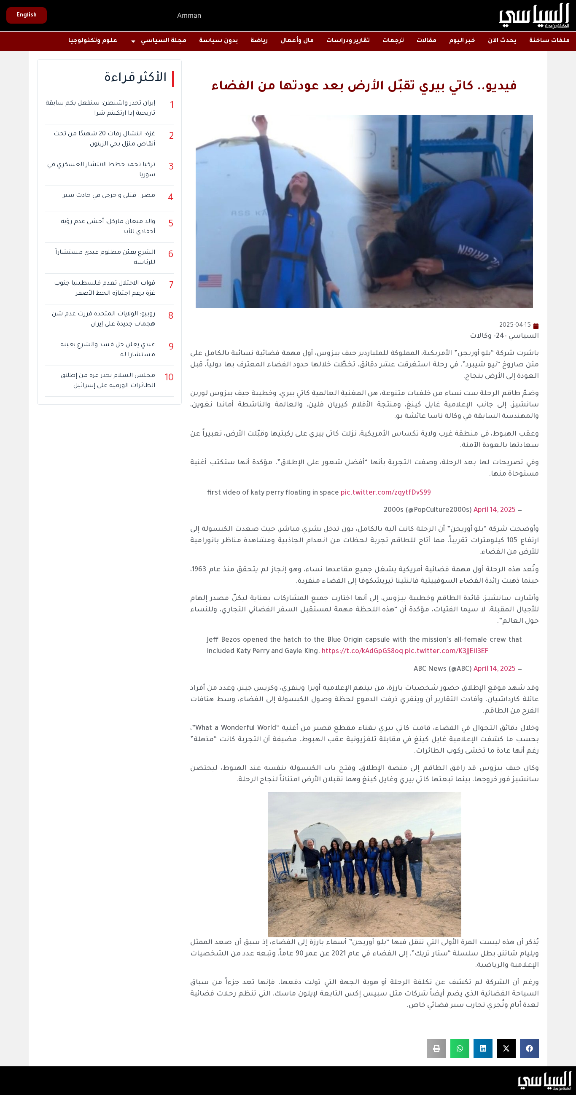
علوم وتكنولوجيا (92, 41)
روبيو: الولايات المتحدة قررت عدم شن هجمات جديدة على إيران (103, 319)
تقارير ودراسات (348, 41)
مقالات (426, 41)
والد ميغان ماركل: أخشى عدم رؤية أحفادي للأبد (108, 227)
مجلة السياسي (163, 41)
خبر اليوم (462, 41)
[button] (529, 1048)
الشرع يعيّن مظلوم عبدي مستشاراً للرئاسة (105, 258)
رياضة (259, 41)
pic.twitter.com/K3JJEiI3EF (447, 652)
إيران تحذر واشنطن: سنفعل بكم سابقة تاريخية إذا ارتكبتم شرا (100, 108)
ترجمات (393, 41)
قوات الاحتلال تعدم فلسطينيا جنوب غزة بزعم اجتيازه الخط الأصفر (104, 288)
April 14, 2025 (495, 510)
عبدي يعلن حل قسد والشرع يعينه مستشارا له (107, 350)
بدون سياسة (218, 41)
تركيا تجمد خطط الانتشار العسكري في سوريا (101, 170)
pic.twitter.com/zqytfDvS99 (386, 493)
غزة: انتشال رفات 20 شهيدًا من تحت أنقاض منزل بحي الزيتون (104, 139)
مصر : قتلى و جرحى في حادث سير (109, 196)
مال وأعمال (297, 41)
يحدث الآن (502, 41)
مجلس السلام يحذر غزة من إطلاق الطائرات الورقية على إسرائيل (108, 381)
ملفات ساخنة (549, 41)
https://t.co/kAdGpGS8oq (362, 652)
